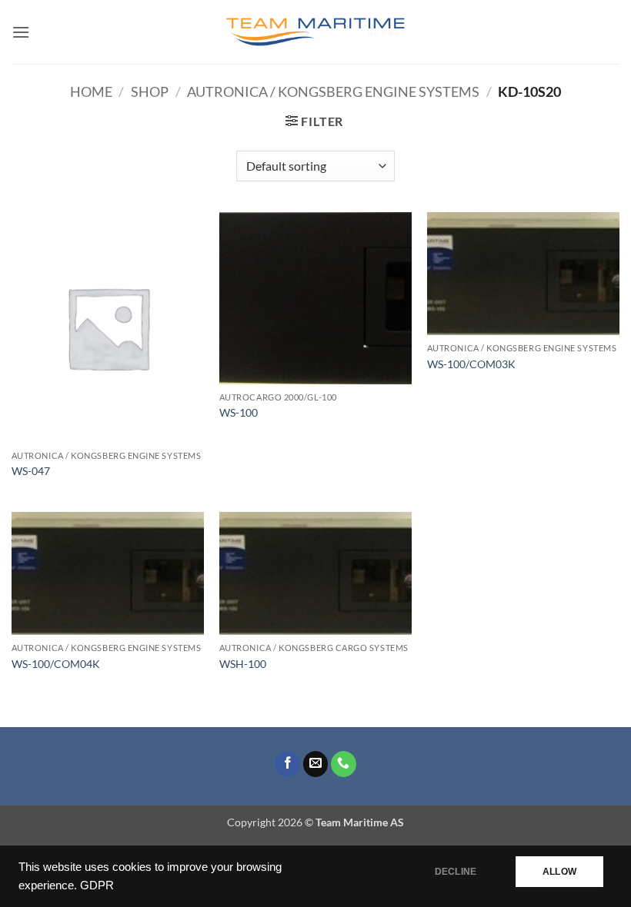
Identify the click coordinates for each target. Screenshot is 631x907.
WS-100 (238, 412)
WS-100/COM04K (56, 663)
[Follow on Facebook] (287, 764)
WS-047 (31, 470)
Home (91, 91)
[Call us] (343, 764)
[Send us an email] (316, 764)
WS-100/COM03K (471, 363)
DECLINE (455, 871)
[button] (21, 32)
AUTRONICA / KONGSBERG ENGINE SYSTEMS (333, 91)
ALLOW (559, 871)
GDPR (97, 885)
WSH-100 (242, 663)
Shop (150, 91)
